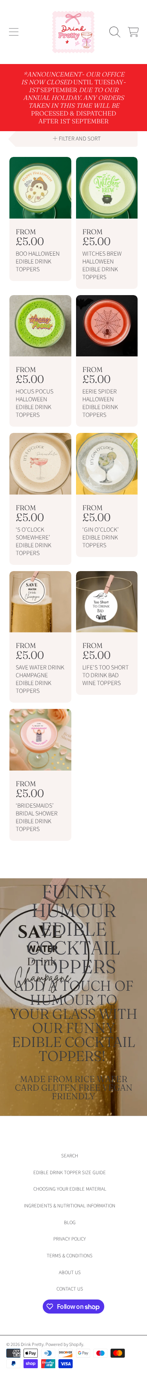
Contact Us (69, 1288)
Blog (70, 1222)
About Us (70, 1272)
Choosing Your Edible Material (69, 1189)
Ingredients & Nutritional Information (69, 1205)
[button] (13, 32)
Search (69, 1155)
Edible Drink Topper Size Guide (69, 1172)
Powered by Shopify (64, 1344)
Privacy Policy (69, 1238)
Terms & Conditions (70, 1255)
